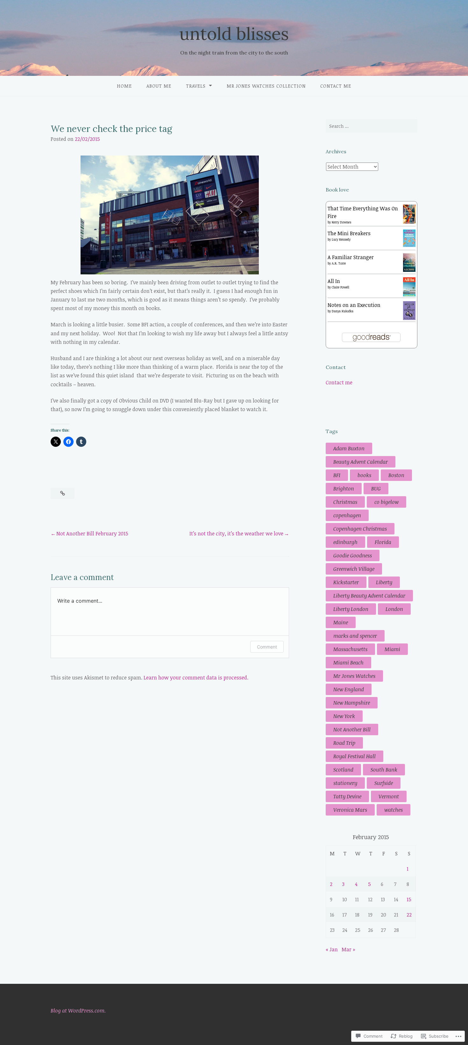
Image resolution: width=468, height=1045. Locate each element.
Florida (383, 542)
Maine (340, 622)
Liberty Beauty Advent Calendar (369, 595)
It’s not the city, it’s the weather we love (236, 533)
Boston (396, 475)
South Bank (384, 769)
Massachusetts (350, 649)
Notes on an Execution (354, 304)
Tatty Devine (347, 796)
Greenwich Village (353, 568)
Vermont (389, 796)
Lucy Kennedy (341, 239)
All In (334, 281)
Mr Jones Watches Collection (266, 86)
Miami (392, 649)
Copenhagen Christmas (360, 528)
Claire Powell (340, 287)
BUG (376, 488)
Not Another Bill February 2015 (92, 533)
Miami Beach (348, 662)
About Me (158, 86)
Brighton (343, 488)
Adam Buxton (349, 448)
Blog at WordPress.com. (78, 1010)
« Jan (332, 949)
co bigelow (386, 501)
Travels (196, 86)
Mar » (348, 949)
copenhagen (347, 515)
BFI (336, 475)
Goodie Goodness (352, 555)
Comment (267, 646)
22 (409, 914)
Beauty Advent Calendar (360, 461)
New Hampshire (351, 702)
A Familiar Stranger (351, 257)
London (394, 609)
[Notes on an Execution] (409, 318)
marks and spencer (355, 635)
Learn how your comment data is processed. (196, 677)
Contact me (335, 86)
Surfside (383, 783)
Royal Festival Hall (354, 756)
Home (124, 86)
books (364, 475)
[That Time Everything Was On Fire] (409, 221)
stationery (345, 783)
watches (393, 809)
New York (344, 716)
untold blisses (234, 34)
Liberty (384, 582)
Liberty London (350, 609)
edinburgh (345, 542)
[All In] (409, 295)
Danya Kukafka (342, 311)
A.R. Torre (339, 263)
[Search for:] (371, 126)
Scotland (343, 769)
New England (348, 689)
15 (409, 899)
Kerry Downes (341, 222)
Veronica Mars (350, 809)
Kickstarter (346, 582)
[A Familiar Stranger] (409, 269)
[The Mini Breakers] (409, 245)
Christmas (345, 501)
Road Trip (344, 742)
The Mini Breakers (349, 233)
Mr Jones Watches (354, 675)
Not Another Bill (352, 729)
